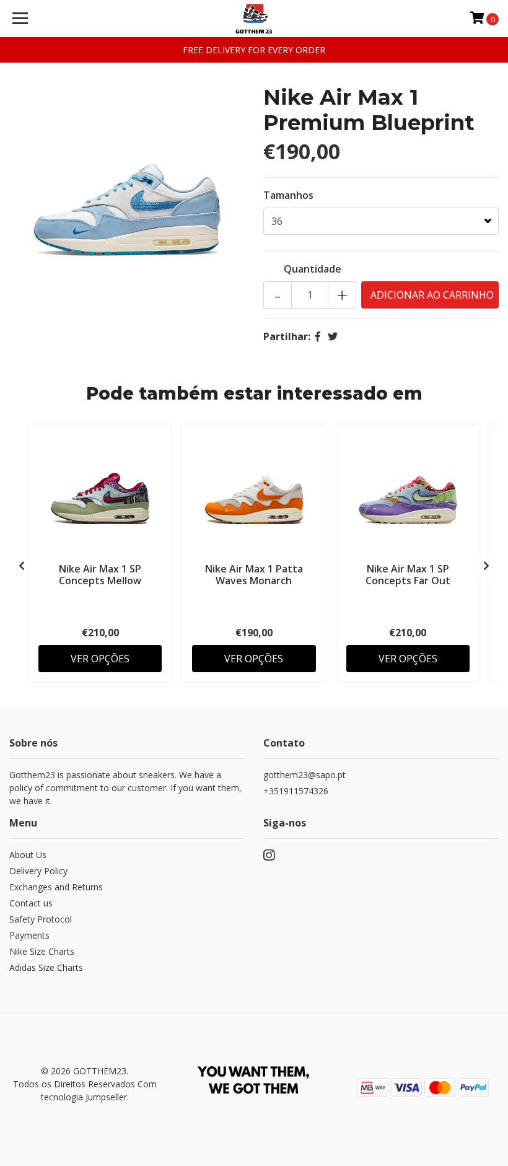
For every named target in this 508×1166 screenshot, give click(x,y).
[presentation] (21, 565)
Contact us (31, 903)
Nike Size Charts (41, 951)
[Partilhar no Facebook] (317, 336)
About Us (27, 855)
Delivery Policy (38, 871)
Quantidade (312, 269)
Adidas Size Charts (46, 967)
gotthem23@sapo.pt (304, 775)
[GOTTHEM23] (254, 18)
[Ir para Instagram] (268, 857)
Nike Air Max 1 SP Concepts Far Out (408, 574)
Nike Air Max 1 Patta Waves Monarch (254, 574)
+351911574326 (295, 791)
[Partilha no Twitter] (333, 336)
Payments (29, 935)
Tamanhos (288, 195)
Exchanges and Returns (56, 887)
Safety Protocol (40, 919)
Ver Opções (100, 658)
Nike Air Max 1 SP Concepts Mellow (100, 574)
